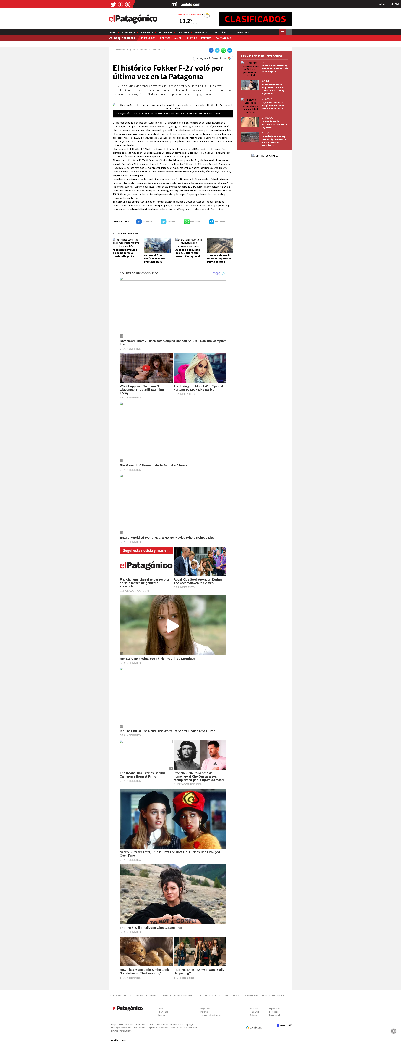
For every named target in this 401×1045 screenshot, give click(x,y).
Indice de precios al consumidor (179, 995)
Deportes (183, 32)
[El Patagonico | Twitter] (113, 4)
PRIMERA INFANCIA (207, 995)
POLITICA (165, 38)
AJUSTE (178, 38)
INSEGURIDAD (148, 38)
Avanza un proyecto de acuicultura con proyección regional (187, 253)
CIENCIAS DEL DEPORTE (121, 995)
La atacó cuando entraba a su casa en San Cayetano (275, 124)
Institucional (274, 1015)
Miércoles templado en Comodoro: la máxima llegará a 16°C (125, 254)
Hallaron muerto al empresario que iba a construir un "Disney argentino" (273, 89)
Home (113, 32)
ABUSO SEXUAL (267, 99)
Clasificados (243, 32)
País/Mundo (165, 32)
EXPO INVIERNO (251, 995)
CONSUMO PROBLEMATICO (147, 995)
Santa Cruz (201, 32)
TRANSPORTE (266, 62)
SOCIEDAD (265, 81)
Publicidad (273, 1012)
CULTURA (192, 38)
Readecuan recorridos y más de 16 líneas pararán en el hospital (275, 68)
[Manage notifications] (393, 1031)
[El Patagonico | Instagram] (128, 4)
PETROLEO (266, 133)
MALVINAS (206, 38)
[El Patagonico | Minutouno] (174, 4)
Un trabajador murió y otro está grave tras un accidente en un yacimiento (274, 141)
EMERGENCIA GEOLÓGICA (273, 995)
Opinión (161, 1015)
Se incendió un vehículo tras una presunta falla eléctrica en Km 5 (154, 260)
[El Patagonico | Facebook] (120, 4)
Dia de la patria (233, 995)
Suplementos (274, 1008)
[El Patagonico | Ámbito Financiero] (191, 4)
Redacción (254, 1015)
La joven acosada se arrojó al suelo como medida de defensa (273, 105)
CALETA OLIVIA (223, 38)
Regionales (128, 32)
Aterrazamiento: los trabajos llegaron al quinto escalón (219, 259)
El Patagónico (119, 49)
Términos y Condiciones (210, 1015)
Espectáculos (222, 32)
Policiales (147, 32)
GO (220, 995)
